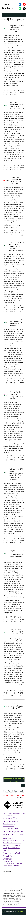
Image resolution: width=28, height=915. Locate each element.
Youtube (16, 866)
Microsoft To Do (19, 841)
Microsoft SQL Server (9, 839)
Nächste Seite (14, 781)
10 (19, 778)
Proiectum (6, 850)
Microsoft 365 (10, 818)
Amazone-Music (13, 904)
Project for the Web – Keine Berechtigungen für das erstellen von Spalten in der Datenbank (16, 474)
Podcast (16, 845)
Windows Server (7, 866)
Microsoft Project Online (13, 834)
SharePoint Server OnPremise (12, 863)
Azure (7, 813)
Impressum (5, 913)
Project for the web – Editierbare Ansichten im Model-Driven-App (17, 29)
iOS (3, 815)
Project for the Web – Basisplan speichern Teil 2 (17, 632)
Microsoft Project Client (13, 831)
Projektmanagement (7, 861)
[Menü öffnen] (4, 15)
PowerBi (5, 848)
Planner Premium (7, 845)
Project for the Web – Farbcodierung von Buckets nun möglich (17, 322)
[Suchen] (23, 785)
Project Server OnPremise (9, 857)
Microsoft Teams (8, 841)
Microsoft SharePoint (7, 836)
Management (8, 815)
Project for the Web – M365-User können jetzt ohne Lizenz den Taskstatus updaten (16, 246)
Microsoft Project (11, 828)
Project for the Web (12, 853)
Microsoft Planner (10, 821)
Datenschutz (20, 911)
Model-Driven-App (8, 843)
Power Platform (14, 848)
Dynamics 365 (20, 813)
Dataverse (12, 813)
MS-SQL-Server (17, 843)
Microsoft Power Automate (8, 826)
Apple (4, 813)
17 (23, 778)
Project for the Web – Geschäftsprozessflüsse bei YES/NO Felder (17, 554)
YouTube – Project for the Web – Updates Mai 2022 (16, 180)
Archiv (5, 869)
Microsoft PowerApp (9, 824)
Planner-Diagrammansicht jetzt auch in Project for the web (17, 105)
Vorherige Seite (8, 778)
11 (20, 778)
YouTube (20, 904)
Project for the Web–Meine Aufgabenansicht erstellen (16, 395)
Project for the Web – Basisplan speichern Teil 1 (17, 706)
